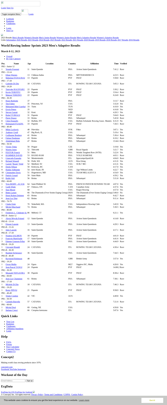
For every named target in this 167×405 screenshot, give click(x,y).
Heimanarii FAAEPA (14, 124)
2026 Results (21, 40)
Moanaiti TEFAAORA (15, 273)
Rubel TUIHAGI (13, 115)
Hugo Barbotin (12, 101)
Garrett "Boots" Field (14, 164)
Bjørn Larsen (11, 193)
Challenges (10, 23)
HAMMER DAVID (14, 155)
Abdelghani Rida (13, 141)
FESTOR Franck (13, 152)
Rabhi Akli (10, 178)
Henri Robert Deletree (15, 195)
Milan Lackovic (12, 129)
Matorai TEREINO (14, 95)
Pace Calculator (12, 347)
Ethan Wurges (11, 75)
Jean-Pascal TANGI (14, 267)
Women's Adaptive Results (108, 38)
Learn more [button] (84, 400)
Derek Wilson (11, 167)
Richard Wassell (12, 161)
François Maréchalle (14, 238)
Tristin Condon (12, 296)
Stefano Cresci (12, 310)
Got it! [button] (152, 400)
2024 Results (44, 40)
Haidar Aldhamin (13, 170)
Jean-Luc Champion (14, 279)
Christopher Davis (13, 172)
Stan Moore (10, 190)
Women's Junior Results (66, 38)
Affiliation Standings (14, 329)
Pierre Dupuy (11, 118)
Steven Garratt (11, 112)
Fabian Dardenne (13, 138)
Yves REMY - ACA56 (15, 184)
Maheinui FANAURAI (15, 78)
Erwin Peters (11, 109)
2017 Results (122, 40)
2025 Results (33, 40)
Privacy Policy (37, 394)
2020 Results (89, 40)
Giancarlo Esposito (13, 158)
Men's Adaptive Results (86, 38)
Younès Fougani (12, 69)
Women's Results (31, 38)
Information (11, 40)
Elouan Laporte (12, 224)
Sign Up (10, 8)
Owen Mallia (11, 264)
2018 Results (111, 40)
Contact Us (11, 351)
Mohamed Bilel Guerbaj (16, 106)
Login (3, 8)
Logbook (10, 19)
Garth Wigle (11, 187)
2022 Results (66, 40)
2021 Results (78, 40)
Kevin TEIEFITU (13, 92)
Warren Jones (11, 150)
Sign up (29, 381)
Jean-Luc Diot (11, 198)
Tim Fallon (10, 104)
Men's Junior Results (47, 38)
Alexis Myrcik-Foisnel (15, 218)
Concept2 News (13, 349)
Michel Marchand (13, 207)
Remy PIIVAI (11, 290)
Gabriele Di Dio (12, 84)
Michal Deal (11, 307)
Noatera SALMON (14, 236)
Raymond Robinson (14, 259)
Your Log (10, 322)
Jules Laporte (11, 230)
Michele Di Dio (12, 284)
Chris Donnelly (12, 121)
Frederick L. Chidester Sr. (16, 213)
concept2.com (7, 367)
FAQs (8, 342)
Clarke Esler (11, 204)
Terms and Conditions (53, 394)
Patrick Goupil (12, 175)
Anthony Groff (12, 132)
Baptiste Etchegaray (14, 253)
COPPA (66, 394)
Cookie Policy (77, 394)
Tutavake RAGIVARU (15, 89)
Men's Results (18, 38)
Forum (9, 344)
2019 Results (100, 40)
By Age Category (13, 59)
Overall (9, 56)
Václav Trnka (11, 147)
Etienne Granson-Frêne (15, 241)
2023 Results (55, 40)
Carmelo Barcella (13, 302)
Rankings (10, 21)
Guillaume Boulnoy (14, 135)
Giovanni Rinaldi (13, 247)
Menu (11, 14)
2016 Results (134, 40)
